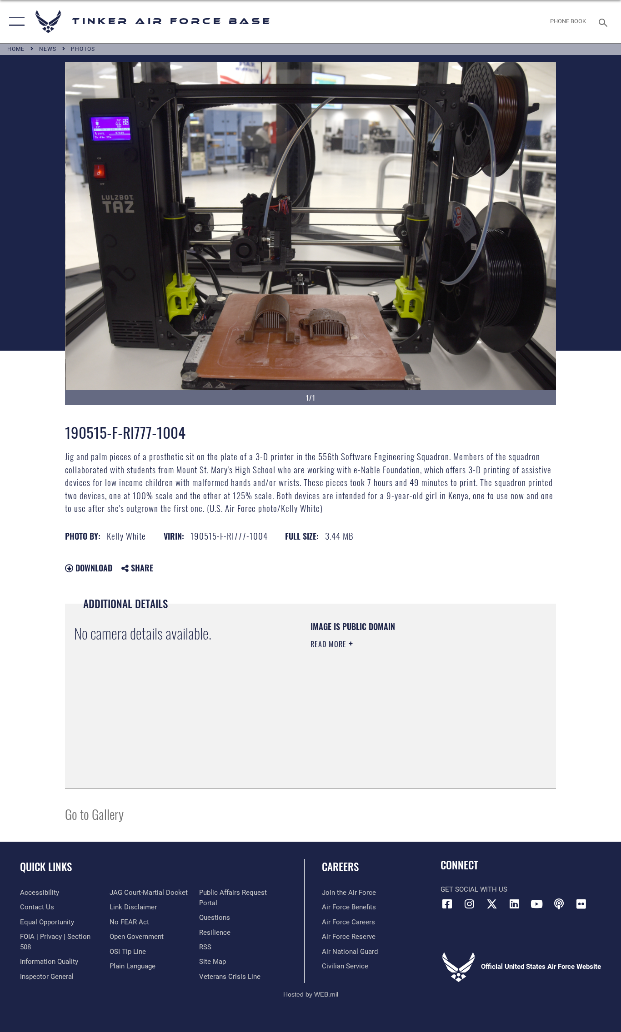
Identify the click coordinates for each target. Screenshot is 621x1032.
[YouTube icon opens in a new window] (536, 904)
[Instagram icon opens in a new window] (469, 904)
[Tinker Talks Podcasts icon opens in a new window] (559, 904)
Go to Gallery (94, 814)
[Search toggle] (604, 22)
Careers (340, 866)
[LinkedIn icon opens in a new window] (514, 904)
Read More (329, 644)
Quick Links (46, 866)
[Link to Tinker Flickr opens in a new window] (581, 904)
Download (92, 568)
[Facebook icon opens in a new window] (447, 904)
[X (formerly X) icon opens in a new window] (492, 904)
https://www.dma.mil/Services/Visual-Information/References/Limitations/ (417, 714)
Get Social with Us (474, 889)
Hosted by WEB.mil (310, 994)
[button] (15, 21)
